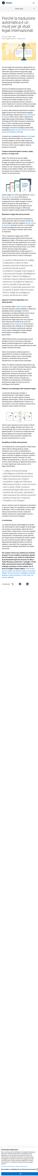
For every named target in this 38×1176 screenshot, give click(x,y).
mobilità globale (21, 306)
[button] (12, 584)
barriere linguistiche (16, 324)
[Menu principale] (33, 3)
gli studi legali (30, 136)
